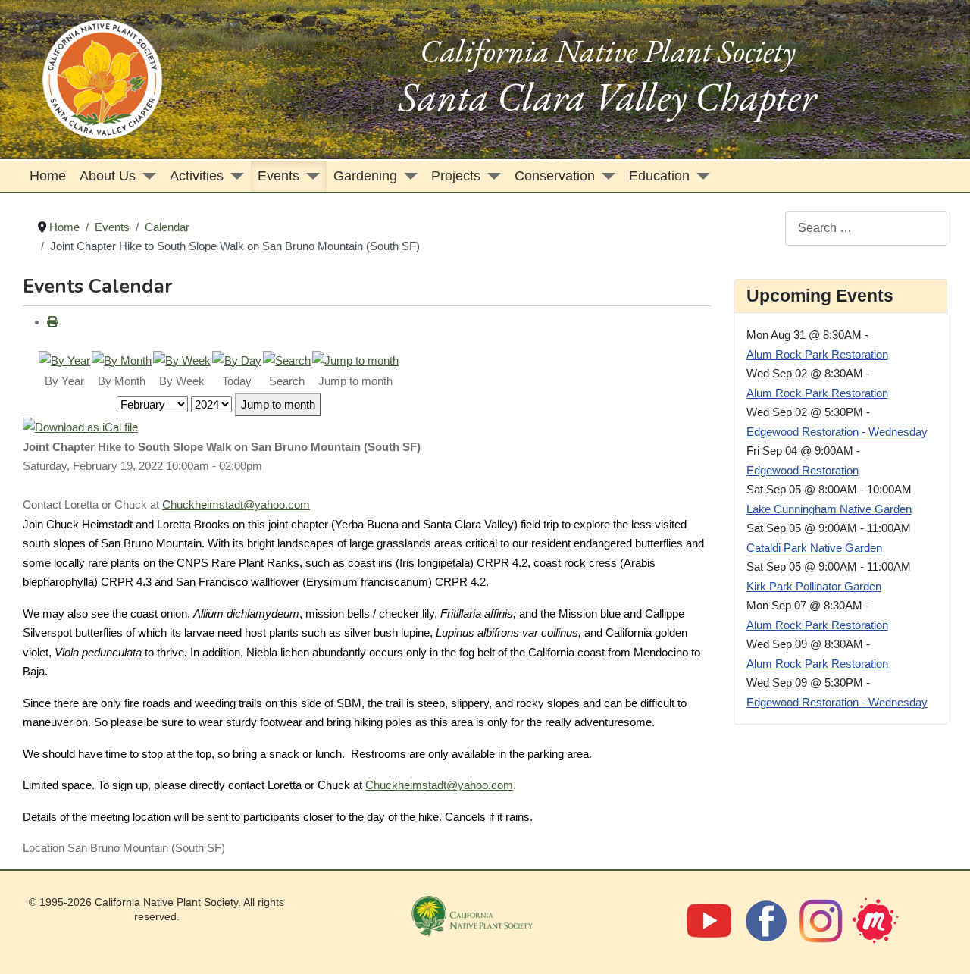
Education (659, 175)
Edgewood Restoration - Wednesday (837, 431)
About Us (108, 175)
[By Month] (122, 358)
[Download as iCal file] (80, 426)
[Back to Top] (943, 945)
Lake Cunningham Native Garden (829, 509)
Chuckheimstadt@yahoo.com (236, 504)
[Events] (309, 176)
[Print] (52, 321)
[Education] (700, 176)
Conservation (555, 175)
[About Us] (146, 176)
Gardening (365, 175)
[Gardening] (407, 176)
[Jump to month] (355, 358)
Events (278, 175)
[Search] (287, 358)
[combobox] (866, 228)
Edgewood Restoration (802, 470)
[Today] (236, 358)
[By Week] (182, 358)
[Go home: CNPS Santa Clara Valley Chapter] (102, 78)
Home (48, 175)
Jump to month (278, 404)
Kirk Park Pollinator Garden (813, 586)
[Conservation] (605, 176)
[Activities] (234, 176)
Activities (197, 175)
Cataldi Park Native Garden (814, 547)
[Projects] (490, 176)
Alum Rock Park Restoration (817, 354)
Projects (455, 175)
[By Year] (64, 358)
